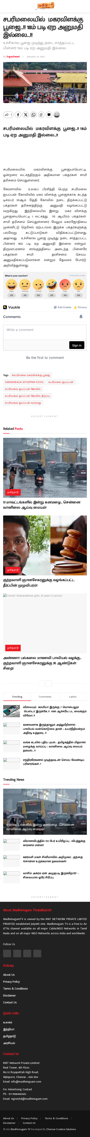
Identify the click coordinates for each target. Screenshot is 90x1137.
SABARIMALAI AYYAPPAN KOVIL (24, 382)
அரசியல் (9, 1043)
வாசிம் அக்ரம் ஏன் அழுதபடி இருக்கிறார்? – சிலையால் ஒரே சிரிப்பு (50, 875)
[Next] (49, 683)
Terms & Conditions (15, 988)
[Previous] (41, 683)
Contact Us (10, 1002)
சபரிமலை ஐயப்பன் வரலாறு (23, 403)
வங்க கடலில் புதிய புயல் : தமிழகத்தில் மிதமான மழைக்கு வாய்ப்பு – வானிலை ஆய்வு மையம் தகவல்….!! (54, 746)
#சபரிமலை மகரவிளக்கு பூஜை (31, 375)
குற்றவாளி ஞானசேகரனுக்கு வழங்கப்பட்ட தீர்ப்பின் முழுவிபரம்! (39, 582)
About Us (9, 974)
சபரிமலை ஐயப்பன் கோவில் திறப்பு (27, 396)
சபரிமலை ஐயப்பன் (61, 382)
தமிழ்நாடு (13, 492)
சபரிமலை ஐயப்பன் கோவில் (23, 389)
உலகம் (7, 1022)
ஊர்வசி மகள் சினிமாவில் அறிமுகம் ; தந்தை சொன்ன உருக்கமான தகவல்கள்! (53, 859)
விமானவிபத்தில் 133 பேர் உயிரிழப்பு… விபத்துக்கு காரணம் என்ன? (54, 843)
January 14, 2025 (36, 56)
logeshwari (13, 56)
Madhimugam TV (20, 1129)
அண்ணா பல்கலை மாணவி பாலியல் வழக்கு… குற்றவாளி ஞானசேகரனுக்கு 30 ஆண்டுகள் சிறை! (42, 663)
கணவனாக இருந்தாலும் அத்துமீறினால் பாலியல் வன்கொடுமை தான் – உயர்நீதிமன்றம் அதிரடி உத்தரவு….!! (54, 728)
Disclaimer (9, 995)
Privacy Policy (11, 981)
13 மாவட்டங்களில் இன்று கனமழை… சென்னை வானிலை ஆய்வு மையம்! (41, 505)
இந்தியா (8, 1029)
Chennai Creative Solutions (61, 1129)
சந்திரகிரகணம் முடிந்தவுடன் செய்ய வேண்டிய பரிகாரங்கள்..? (53, 761)
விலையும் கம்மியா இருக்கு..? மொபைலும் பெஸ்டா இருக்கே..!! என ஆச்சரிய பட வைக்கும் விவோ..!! (55, 711)
